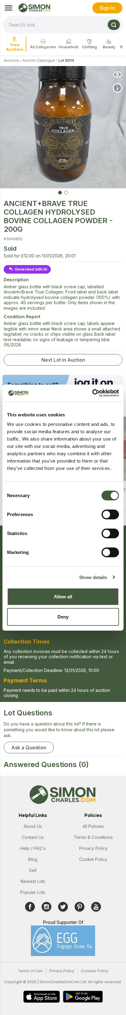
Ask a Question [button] (28, 747)
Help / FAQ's (33, 848)
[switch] (110, 514)
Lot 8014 (66, 60)
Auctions (11, 60)
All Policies (93, 826)
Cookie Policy (93, 859)
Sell (32, 870)
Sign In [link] (107, 8)
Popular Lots (32, 892)
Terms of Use (30, 971)
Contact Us (33, 837)
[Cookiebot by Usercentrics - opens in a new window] (92, 393)
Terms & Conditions (93, 837)
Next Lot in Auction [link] (63, 360)
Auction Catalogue (39, 60)
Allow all (63, 596)
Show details (93, 577)
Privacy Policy (93, 848)
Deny (63, 616)
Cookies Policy (94, 971)
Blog (32, 859)
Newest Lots (32, 881)
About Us (33, 826)
